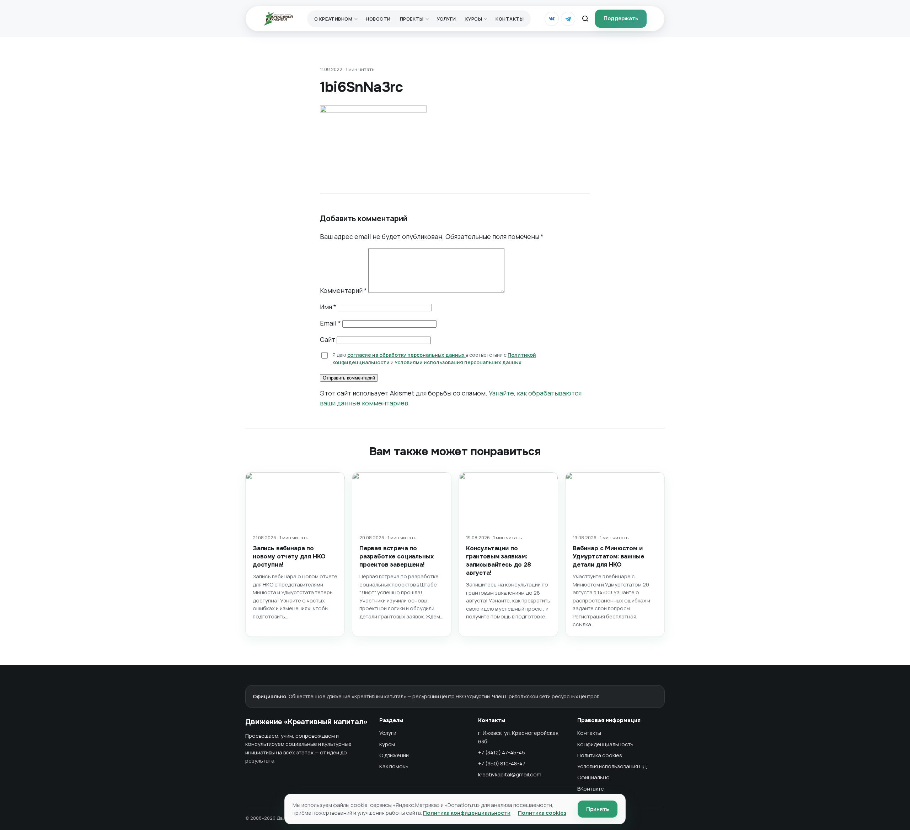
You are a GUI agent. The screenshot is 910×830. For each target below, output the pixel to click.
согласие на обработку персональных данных (406, 354)
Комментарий (343, 290)
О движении (394, 755)
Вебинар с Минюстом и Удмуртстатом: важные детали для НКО (608, 556)
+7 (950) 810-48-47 (501, 763)
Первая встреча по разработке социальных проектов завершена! (396, 556)
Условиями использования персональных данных (459, 362)
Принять (597, 809)
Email (330, 323)
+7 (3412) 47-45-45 (501, 752)
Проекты (412, 19)
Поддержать (621, 18)
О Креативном (333, 19)
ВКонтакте (590, 788)
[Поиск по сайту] (585, 19)
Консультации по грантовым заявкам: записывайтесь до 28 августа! (498, 561)
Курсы (473, 19)
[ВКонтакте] (552, 19)
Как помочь (393, 766)
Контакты (510, 19)
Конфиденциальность (605, 744)
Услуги (446, 19)
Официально (593, 777)
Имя (328, 306)
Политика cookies (599, 755)
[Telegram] (568, 19)
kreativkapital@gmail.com (509, 774)
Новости (378, 19)
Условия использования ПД (612, 766)
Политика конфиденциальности (466, 813)
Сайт (327, 339)
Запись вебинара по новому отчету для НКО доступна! (289, 556)
